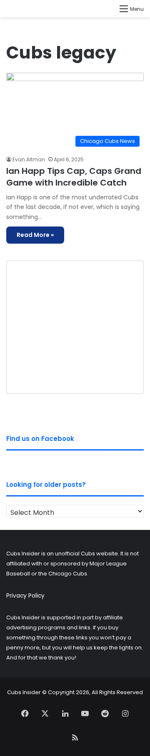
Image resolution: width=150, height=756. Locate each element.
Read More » (35, 235)
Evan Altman (28, 159)
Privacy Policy (25, 596)
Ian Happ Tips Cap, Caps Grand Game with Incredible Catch (73, 176)
